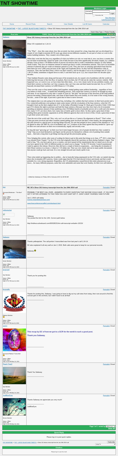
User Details (68, 24)
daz (4, 187)
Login (112, 13)
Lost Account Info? (108, 20)
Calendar (106, 24)
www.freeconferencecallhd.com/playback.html (43, 203)
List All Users (87, 24)
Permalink (106, 37)
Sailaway (6, 37)
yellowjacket (7, 210)
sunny (5, 326)
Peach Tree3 (7, 364)
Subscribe (111, 442)
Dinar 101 (111, 428)
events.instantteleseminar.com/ (38, 200)
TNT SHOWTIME (9, 28)
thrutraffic (6, 289)
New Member (110, 18)
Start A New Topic (97, 32)
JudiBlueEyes (8, 395)
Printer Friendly (110, 32)
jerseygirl (6, 270)
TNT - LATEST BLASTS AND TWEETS (32, 28)
